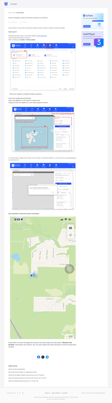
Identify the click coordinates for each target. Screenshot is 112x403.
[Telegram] (22, 393)
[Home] (6, 4)
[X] (19, 393)
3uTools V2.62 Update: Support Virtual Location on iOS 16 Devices (26, 375)
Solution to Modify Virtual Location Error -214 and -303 (23, 381)
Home (9, 12)
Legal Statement (55, 393)
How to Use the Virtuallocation (16, 369)
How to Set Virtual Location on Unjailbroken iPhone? (22, 372)
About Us (47, 393)
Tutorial (13, 12)
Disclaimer (65, 393)
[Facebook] (17, 393)
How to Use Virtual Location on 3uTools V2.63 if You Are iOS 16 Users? (27, 378)
